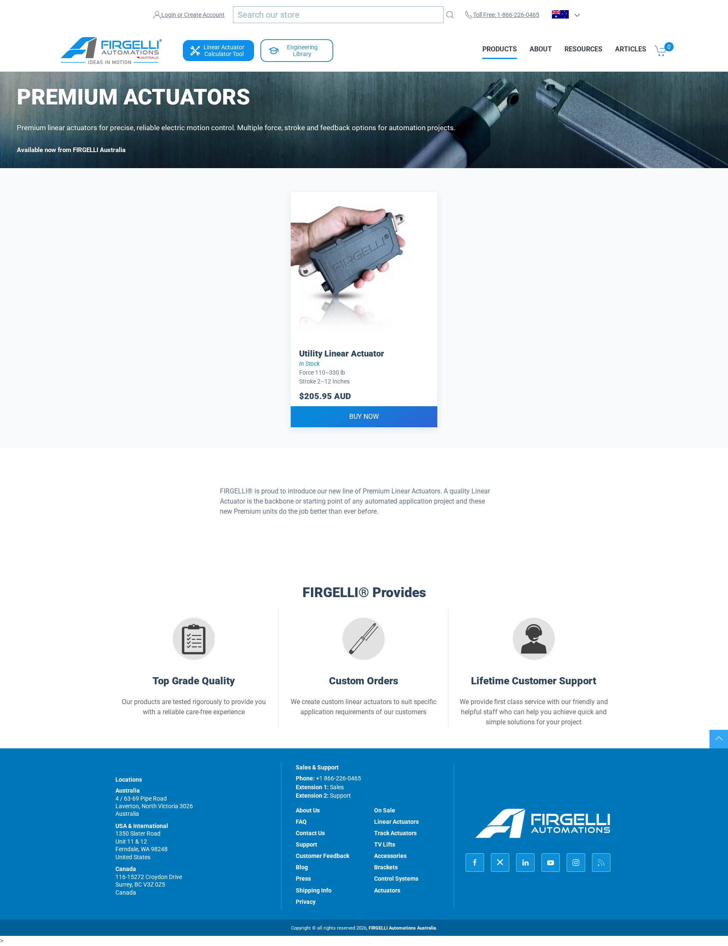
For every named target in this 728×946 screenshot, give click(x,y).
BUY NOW (364, 417)
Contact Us (310, 833)
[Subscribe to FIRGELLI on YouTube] (550, 862)
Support (306, 844)
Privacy (306, 901)
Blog (302, 867)
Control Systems (396, 878)
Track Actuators (395, 833)
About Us (308, 810)
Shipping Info (314, 890)
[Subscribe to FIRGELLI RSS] (601, 862)
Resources (583, 49)
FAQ (301, 821)
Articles (630, 49)
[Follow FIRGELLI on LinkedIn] (525, 862)
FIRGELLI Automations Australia (402, 928)
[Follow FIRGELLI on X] (500, 862)
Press (303, 878)
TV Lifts (384, 844)
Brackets (386, 867)
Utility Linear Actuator (341, 353)
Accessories (390, 855)
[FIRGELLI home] (543, 823)
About (541, 49)
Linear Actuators (396, 821)
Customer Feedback (322, 855)
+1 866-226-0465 (338, 778)
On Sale (384, 810)
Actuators (387, 890)
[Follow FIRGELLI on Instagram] (576, 862)
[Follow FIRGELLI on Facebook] (475, 862)
